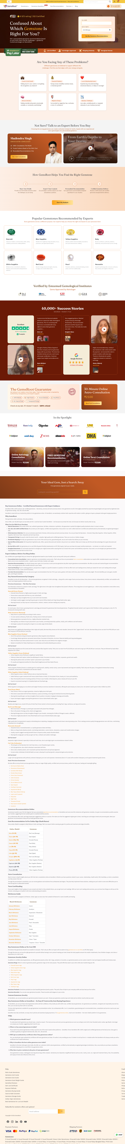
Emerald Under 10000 (28, 1142)
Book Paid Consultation (93, 403)
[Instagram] (11, 1119)
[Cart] (117, 1)
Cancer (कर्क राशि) (13, 843)
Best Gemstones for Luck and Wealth (16, 1101)
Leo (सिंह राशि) (12, 846)
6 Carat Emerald (22, 1139)
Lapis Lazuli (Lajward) (16, 794)
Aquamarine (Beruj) (16, 789)
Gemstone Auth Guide (12, 1075)
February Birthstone (14, 909)
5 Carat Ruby (90, 1142)
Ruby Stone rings (15, 972)
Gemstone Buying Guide (12, 1091)
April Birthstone (13, 916)
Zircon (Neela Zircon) (16, 782)
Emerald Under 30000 (93, 1139)
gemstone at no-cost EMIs (75, 950)
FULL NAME (84, 20)
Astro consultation (78, 559)
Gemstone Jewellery (37, 6)
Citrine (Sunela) (15, 780)
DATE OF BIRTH (85, 27)
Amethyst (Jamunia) (16, 787)
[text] (38, 425)
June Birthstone (13, 922)
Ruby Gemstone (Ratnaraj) (16, 612)
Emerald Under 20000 (12, 1142)
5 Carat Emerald (10, 1139)
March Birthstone (14, 912)
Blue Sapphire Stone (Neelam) (17, 634)
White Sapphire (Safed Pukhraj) (18, 672)
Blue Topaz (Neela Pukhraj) (18, 792)
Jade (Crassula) (15, 778)
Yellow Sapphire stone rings (18, 968)
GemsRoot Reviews (11, 1083)
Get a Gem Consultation (19, 157)
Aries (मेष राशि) (12, 833)
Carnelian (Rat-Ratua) (16, 770)
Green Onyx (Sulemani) (17, 775)
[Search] (109, 2)
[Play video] (90, 148)
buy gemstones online (62, 1013)
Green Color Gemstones (61, 1139)
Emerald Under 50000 (77, 1139)
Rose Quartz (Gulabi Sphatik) (18, 803)
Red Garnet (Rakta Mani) (17, 766)
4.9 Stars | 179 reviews (76, 365)
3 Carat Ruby (61, 1142)
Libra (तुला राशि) (13, 853)
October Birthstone (14, 936)
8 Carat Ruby (71, 1142)
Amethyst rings (15, 986)
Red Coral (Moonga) (14, 707)
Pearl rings (13, 979)
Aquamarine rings (15, 982)
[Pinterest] (20, 1119)
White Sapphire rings (16, 975)
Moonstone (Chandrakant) (18, 768)
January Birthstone (14, 906)
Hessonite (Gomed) (14, 726)
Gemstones (24, 6)
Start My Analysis (62, 202)
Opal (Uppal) (14, 785)
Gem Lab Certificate (11, 1085)
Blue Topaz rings (15, 984)
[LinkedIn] (16, 1119)
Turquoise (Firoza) (15, 801)
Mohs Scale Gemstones (12, 1072)
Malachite (13, 796)
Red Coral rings (15, 977)
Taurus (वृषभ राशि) (13, 836)
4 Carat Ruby (51, 1142)
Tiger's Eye (13, 799)
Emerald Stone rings (16, 965)
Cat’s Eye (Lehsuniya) (15, 743)
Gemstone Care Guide (12, 1078)
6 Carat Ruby (81, 1142)
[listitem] (33, 82)
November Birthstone (15, 939)
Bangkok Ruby (100, 1142)
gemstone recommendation (51, 812)
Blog (76, 6)
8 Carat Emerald (34, 1139)
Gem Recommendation (57, 6)
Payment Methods (10, 1088)
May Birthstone (13, 919)
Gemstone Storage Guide (13, 1096)
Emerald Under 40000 (109, 1139)
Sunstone (13, 806)
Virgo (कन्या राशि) (13, 850)
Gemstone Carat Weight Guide (14, 1080)
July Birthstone (13, 926)
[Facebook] (7, 1119)
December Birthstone (15, 942)
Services (69, 6)
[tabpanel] (22, 294)
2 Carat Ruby (41, 1142)
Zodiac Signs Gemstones (12, 1099)
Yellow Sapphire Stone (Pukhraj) (18, 653)
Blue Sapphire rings (16, 970)
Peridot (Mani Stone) (16, 773)
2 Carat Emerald (46, 1139)
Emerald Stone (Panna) (15, 591)
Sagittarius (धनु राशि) (14, 860)
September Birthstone (15, 932)
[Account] (114, 1)
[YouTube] (24, 1119)
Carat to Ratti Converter (12, 1093)
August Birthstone (14, 929)
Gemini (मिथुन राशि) (14, 840)
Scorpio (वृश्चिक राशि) (14, 856)
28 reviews (23, 331)
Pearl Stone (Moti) (14, 689)
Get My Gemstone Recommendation (96, 36)
